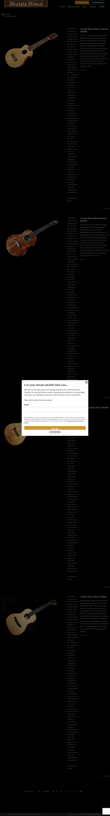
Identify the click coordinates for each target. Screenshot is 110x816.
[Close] (86, 382)
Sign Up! (55, 428)
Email (26, 405)
